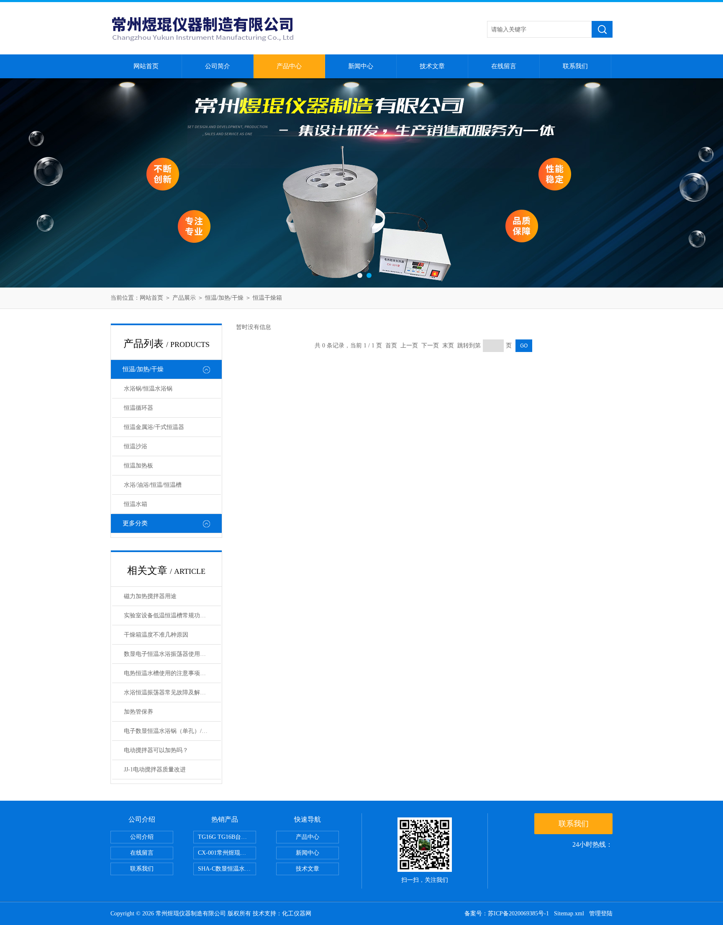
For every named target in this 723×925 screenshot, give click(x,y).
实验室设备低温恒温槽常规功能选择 (171, 615)
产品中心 (289, 66)
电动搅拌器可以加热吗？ (156, 750)
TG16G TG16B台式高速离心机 (227, 837)
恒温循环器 (138, 408)
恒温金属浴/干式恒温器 (154, 427)
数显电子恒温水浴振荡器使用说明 (168, 654)
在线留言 (503, 66)
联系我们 (575, 66)
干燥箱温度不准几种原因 (156, 635)
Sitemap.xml (569, 913)
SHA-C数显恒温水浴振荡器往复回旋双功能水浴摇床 (227, 869)
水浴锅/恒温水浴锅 (148, 388)
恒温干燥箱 (267, 298)
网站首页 (146, 66)
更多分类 (135, 523)
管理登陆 (601, 913)
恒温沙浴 (135, 446)
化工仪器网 (296, 913)
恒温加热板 (138, 465)
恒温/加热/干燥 (224, 298)
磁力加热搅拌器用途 (150, 596)
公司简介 (217, 66)
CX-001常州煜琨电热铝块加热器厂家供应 (227, 853)
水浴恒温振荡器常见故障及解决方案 (171, 692)
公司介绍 (142, 837)
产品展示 (184, 298)
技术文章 (432, 66)
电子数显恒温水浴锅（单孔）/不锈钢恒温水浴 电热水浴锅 (172, 731)
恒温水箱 (135, 504)
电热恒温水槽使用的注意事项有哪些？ (172, 673)
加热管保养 (138, 712)
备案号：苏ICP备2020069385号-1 (506, 913)
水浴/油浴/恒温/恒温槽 (153, 485)
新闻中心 (360, 66)
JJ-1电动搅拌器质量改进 (155, 769)
